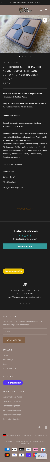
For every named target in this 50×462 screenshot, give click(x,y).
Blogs (5, 364)
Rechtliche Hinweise (11, 419)
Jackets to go (11, 63)
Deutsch (39, 435)
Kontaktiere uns (9, 368)
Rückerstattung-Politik (12, 397)
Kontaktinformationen (12, 415)
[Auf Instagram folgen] (46, 427)
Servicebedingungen (11, 406)
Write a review (25, 246)
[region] (25, 291)
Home (5, 355)
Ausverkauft (25, 209)
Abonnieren (14, 340)
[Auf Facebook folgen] (39, 427)
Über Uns (8, 377)
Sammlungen (8, 359)
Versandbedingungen (12, 410)
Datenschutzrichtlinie (12, 401)
